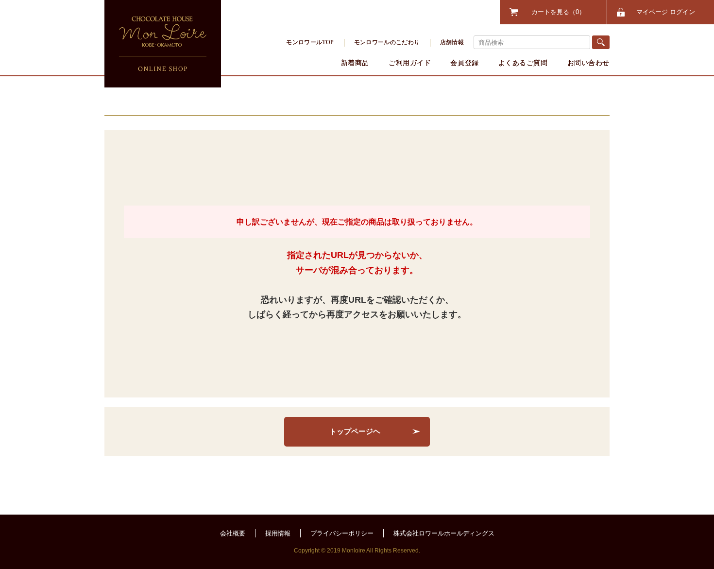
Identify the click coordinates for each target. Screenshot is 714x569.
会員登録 (464, 63)
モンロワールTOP (310, 42)
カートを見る (555, 12)
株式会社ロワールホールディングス (443, 533)
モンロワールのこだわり (387, 42)
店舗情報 (452, 42)
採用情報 (277, 533)
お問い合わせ (588, 63)
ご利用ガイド (410, 63)
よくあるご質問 (523, 63)
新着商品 (355, 63)
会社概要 (232, 533)
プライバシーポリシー (342, 533)
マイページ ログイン (665, 12)
